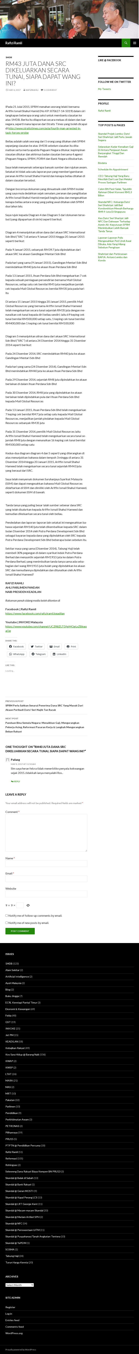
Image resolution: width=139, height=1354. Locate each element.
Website (10, 888)
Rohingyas (11, 1164)
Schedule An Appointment (113, 169)
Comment (12, 811)
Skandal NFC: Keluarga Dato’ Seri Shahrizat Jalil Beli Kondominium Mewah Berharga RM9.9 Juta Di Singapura (115, 206)
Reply (17, 781)
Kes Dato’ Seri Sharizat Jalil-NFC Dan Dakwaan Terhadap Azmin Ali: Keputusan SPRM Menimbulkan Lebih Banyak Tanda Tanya (114, 225)
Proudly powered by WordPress (20, 1349)
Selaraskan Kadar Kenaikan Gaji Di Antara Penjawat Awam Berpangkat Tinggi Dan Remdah (115, 151)
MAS (8, 1087)
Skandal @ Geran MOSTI (19, 1190)
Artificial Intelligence (17, 976)
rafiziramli (32, 90)
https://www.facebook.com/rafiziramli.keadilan (35, 613)
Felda (8, 1015)
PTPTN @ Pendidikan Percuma (22, 1145)
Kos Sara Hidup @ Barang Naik (22, 1054)
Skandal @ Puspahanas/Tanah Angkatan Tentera (32, 1236)
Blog (7, 989)
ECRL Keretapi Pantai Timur (21, 1002)
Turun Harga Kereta (16, 1262)
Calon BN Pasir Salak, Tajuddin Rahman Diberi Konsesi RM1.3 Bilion (115, 192)
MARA (9, 1080)
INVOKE (10, 1028)
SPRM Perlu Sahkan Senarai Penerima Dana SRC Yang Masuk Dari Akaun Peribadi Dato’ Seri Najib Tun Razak (44, 705)
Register (10, 1307)
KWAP (9, 1061)
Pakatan (10, 1100)
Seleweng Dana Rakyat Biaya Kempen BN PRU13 (32, 1171)
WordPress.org (14, 1333)
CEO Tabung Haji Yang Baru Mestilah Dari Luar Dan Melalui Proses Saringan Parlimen (115, 179)
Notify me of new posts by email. (28, 922)
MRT (8, 1093)
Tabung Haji (12, 1255)
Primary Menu (134, 43)
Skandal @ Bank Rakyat (18, 1184)
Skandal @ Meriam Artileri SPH (22, 1216)
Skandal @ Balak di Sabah (19, 1177)
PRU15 (9, 1138)
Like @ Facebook (109, 60)
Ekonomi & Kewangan (17, 1009)
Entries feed (12, 1320)
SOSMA (9, 1249)
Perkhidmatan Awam (17, 1119)
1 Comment (50, 90)
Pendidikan (11, 1112)
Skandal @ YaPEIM (15, 1242)
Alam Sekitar (12, 970)
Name (10, 858)
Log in (8, 1313)
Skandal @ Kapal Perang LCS (21, 1197)
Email (9, 873)
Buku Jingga (12, 996)
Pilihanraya (11, 1132)
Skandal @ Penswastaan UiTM (22, 1229)
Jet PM (9, 1035)
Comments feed (14, 1326)
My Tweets (104, 88)
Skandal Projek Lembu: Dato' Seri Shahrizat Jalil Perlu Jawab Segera (115, 137)
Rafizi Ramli (13, 43)
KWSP (9, 1067)
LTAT (8, 1074)
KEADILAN (11, 1041)
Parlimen (10, 1106)
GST (8, 1022)
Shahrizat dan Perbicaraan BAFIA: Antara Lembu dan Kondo (112, 257)
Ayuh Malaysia (13, 983)
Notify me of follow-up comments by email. (35, 915)
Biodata (102, 162)
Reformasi (11, 1158)
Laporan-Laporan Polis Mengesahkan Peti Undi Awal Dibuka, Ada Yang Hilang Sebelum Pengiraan (114, 242)
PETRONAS (12, 1125)
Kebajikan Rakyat (15, 1048)
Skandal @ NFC (13, 1223)
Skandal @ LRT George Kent (21, 1203)
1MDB (8, 57)
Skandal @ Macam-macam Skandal (24, 1210)
